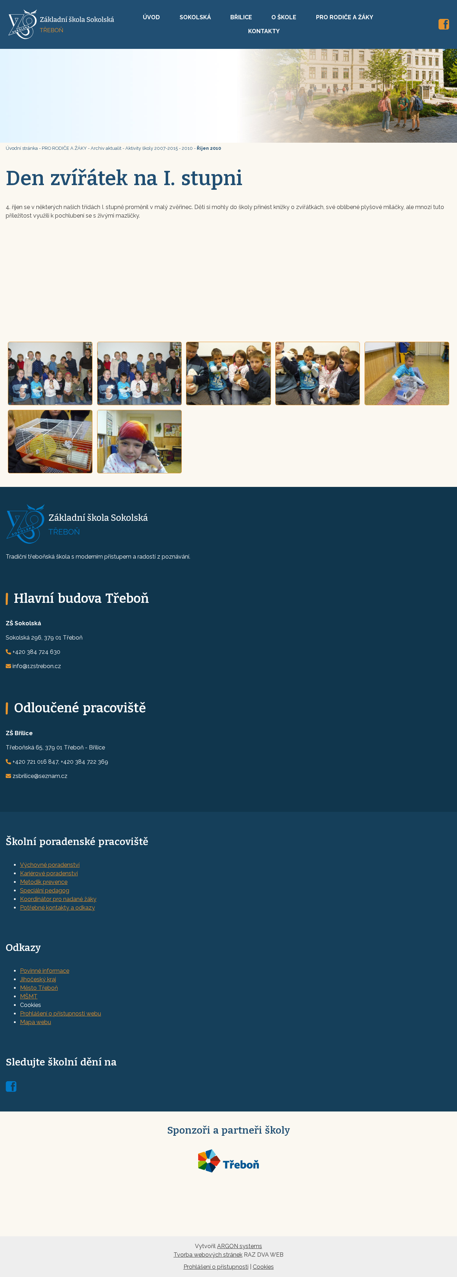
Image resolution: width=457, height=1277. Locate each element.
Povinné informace (44, 970)
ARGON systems (239, 1246)
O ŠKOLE (283, 17)
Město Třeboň (39, 988)
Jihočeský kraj (38, 979)
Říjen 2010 (209, 148)
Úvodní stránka (22, 148)
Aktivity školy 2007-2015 (151, 148)
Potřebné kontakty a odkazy (57, 907)
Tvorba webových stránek (208, 1254)
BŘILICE (241, 17)
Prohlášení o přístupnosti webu (60, 1013)
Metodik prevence (43, 882)
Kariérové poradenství (49, 873)
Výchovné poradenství (50, 864)
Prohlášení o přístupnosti (216, 1266)
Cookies (263, 1266)
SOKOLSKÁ (195, 17)
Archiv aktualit (106, 148)
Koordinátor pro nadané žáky (58, 899)
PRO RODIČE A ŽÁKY (344, 17)
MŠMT (28, 996)
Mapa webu (35, 1022)
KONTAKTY (264, 31)
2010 (187, 148)
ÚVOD (151, 17)
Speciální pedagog (44, 890)
